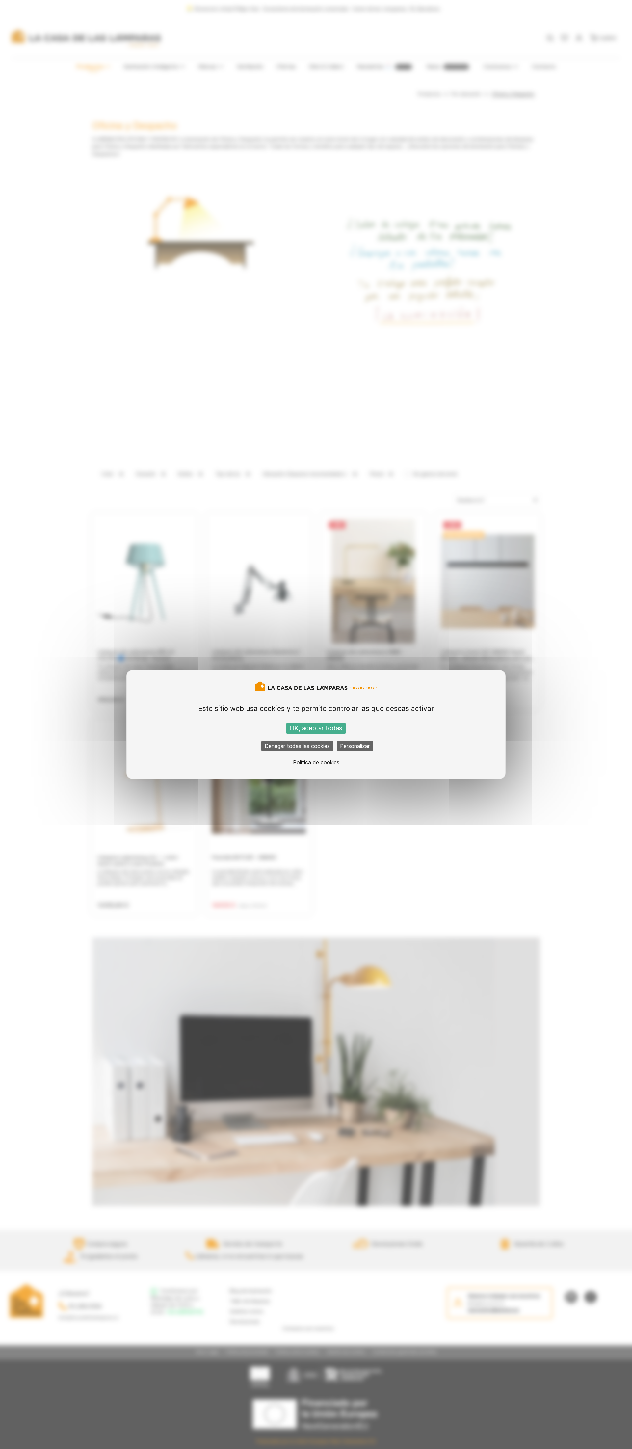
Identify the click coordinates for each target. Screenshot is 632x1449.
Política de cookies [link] (316, 762)
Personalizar (355, 746)
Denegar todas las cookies (297, 746)
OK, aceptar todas (316, 728)
